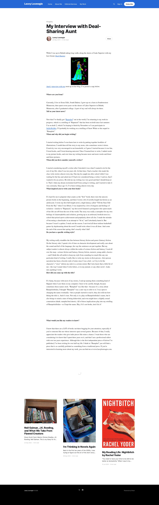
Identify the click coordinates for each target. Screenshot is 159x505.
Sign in (119, 4)
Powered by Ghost (129, 490)
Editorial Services (71, 4)
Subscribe (129, 4)
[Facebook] (82, 490)
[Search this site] (114, 4)
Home (50, 4)
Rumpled (69, 119)
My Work (83, 4)
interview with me (58, 86)
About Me (58, 4)
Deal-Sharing (60, 56)
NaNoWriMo (51, 128)
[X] (79, 490)
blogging (49, 22)
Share (109, 38)
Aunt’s (48, 86)
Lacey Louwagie (33, 4)
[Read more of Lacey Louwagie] (49, 38)
